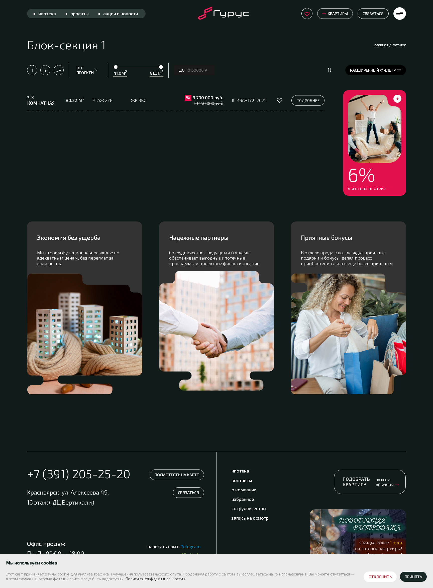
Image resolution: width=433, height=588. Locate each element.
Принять (413, 576)
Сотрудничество (249, 508)
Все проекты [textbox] (85, 70)
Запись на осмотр (250, 518)
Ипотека (47, 13)
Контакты (242, 480)
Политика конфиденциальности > (155, 578)
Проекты (79, 13)
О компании (244, 489)
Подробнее (307, 100)
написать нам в (174, 546)
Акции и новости (120, 13)
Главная (381, 44)
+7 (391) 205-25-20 (78, 473)
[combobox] (88, 70)
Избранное (243, 499)
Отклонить (380, 576)
